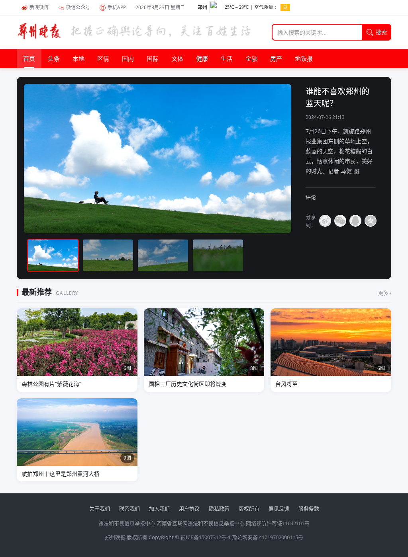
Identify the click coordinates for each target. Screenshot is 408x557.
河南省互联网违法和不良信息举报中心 (201, 523)
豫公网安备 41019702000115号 (267, 537)
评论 (311, 197)
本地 (78, 58)
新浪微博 (39, 7)
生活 (227, 58)
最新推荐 (37, 292)
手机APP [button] (117, 7)
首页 (29, 58)
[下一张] (362, 158)
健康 (202, 58)
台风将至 (286, 384)
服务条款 (308, 508)
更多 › (384, 292)
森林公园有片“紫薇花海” (51, 384)
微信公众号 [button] (78, 7)
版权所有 (249, 508)
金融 (251, 58)
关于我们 (99, 508)
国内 (128, 58)
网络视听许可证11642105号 (278, 523)
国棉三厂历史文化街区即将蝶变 (188, 384)
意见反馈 (279, 508)
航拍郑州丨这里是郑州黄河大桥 (61, 473)
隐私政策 (219, 508)
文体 (177, 58)
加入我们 (159, 508)
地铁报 (304, 58)
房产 (276, 58)
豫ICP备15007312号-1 (205, 537)
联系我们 (129, 508)
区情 (103, 58)
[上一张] (45, 158)
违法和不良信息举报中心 (126, 523)
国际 (153, 58)
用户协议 (189, 508)
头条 (54, 58)
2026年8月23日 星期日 (160, 7)
